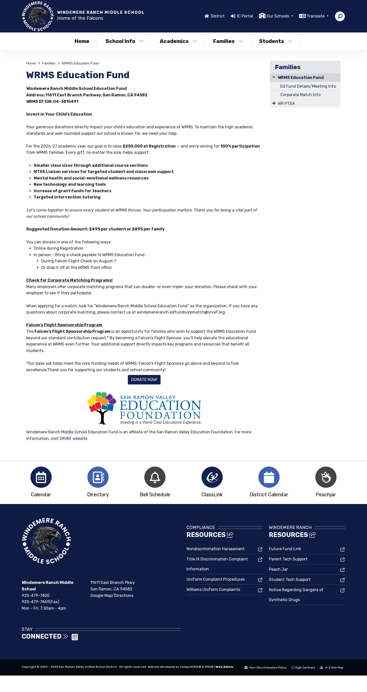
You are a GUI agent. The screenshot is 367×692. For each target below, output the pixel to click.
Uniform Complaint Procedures (215, 579)
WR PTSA (286, 103)
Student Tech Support (290, 579)
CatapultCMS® (190, 667)
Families (224, 41)
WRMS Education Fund (80, 63)
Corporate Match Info (300, 94)
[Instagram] (75, 639)
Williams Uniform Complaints (213, 589)
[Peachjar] (326, 477)
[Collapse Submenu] (274, 77)
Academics (174, 41)
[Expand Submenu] (274, 103)
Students (271, 41)
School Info (120, 41)
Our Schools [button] (278, 16)
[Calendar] (41, 477)
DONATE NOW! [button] (144, 379)
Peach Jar (278, 569)
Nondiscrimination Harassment (215, 548)
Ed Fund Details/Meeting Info (308, 86)
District (218, 16)
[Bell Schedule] (155, 477)
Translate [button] (316, 16)
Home (82, 41)
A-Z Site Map (333, 667)
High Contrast (305, 667)
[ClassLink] (212, 477)
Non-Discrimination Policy (268, 667)
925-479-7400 (35, 595)
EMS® (209, 667)
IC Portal (245, 16)
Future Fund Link (285, 548)
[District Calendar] (269, 477)
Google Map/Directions (111, 595)
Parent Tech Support (288, 559)
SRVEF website (73, 438)
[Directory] (98, 477)
